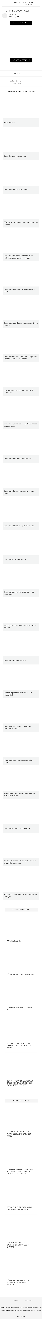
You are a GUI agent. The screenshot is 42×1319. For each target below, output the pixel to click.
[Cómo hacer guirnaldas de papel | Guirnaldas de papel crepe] (21, 409)
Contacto (38, 1310)
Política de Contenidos (7, 1310)
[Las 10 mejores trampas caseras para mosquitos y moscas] (21, 712)
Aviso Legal (18, 1310)
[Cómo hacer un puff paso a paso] (21, 174)
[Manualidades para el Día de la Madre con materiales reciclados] (21, 779)
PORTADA (17, 83)
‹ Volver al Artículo (21, 23)
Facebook (27, 1301)
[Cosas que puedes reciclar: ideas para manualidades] (21, 678)
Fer (17, 15)
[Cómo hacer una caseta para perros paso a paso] (21, 275)
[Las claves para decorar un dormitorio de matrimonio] (21, 376)
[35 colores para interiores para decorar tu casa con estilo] (21, 207)
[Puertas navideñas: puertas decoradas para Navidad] (21, 611)
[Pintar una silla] (21, 107)
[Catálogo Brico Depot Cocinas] (21, 544)
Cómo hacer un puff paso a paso (16, 190)
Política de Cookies (29, 1310)
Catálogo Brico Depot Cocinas (15, 559)
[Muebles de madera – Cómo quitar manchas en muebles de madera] (21, 846)
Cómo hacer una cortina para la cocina (18, 459)
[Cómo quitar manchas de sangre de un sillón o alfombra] (21, 308)
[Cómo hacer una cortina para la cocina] (21, 443)
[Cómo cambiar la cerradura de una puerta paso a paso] (21, 577)
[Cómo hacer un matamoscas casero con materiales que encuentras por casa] (21, 241)
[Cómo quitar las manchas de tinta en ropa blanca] (21, 476)
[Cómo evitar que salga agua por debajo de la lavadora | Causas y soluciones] (21, 342)
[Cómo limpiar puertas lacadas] (21, 140)
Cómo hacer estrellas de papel (15, 660)
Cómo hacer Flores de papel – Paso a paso (19, 526)
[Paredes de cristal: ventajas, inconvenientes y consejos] (21, 880)
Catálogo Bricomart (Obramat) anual (17, 828)
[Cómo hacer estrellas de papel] (21, 644)
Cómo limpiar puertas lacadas (15, 156)
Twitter (15, 1301)
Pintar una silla (9, 122)
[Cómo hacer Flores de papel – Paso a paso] (21, 510)
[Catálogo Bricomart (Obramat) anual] (21, 813)
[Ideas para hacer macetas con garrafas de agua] (21, 745)
